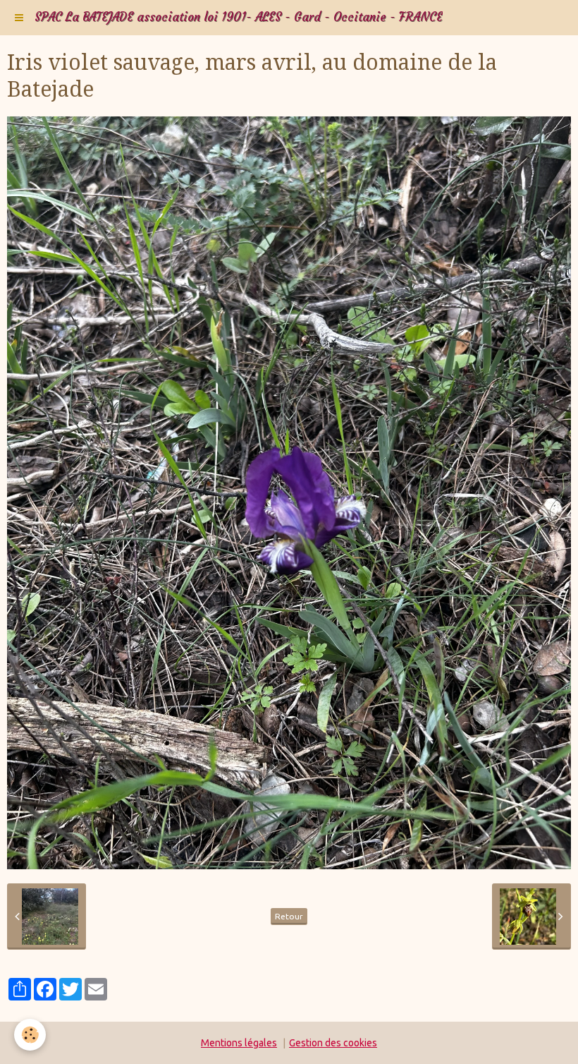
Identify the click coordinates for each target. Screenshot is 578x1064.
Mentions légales (239, 1042)
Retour (289, 916)
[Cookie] (30, 1035)
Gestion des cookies (333, 1042)
